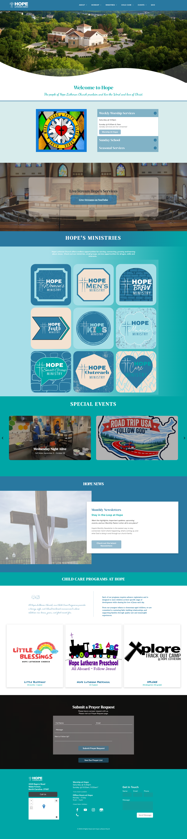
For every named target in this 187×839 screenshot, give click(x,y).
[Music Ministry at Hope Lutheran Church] (136, 328)
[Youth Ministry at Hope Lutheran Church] (51, 328)
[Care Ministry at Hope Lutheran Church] (136, 372)
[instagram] (93, 810)
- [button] (31, 803)
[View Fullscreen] (31, 807)
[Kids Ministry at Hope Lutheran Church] (93, 328)
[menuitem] (83, 4)
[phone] (77, 815)
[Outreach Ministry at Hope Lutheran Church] (93, 372)
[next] (184, 438)
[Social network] (101, 810)
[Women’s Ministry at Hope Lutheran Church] (51, 284)
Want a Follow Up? (62, 736)
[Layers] (56, 800)
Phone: (146, 791)
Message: (126, 800)
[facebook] (77, 810)
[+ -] (44, 809)
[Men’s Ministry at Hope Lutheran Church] (93, 284)
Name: (125, 791)
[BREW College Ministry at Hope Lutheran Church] (136, 284)
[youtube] (85, 810)
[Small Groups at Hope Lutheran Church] (51, 372)
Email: (135, 791)
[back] (2, 438)
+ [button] (31, 800)
